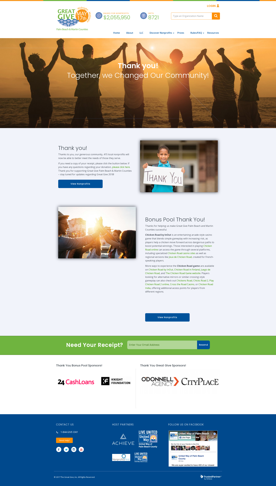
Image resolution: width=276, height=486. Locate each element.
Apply (216, 16)
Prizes (180, 33)
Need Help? (64, 440)
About (129, 33)
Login (211, 6)
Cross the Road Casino (182, 284)
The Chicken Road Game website (183, 273)
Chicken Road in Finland (187, 269)
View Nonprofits (80, 183)
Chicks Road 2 (200, 280)
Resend (203, 344)
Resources (213, 33)
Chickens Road (184, 280)
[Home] (73, 20)
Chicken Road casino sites (181, 253)
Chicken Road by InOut (161, 269)
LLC (141, 33)
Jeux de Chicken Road (180, 257)
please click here (121, 167)
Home (116, 33)
